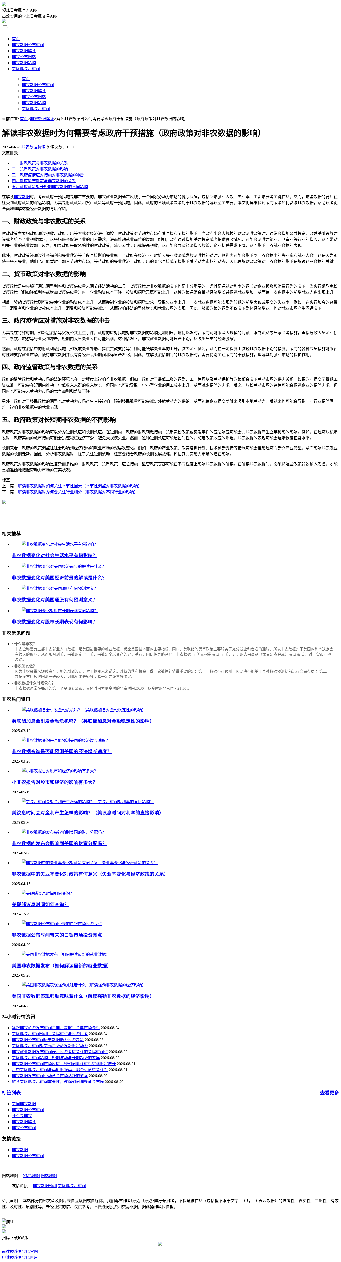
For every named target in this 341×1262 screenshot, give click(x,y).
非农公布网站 (24, 57)
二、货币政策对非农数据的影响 (40, 169)
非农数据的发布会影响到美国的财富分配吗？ (59, 843)
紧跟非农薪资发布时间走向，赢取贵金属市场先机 (56, 1028)
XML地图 (31, 1176)
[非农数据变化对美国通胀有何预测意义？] (60, 588)
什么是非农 (22, 1116)
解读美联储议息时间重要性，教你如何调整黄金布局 (58, 1082)
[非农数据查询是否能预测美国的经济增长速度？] (66, 740)
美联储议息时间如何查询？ (40, 904)
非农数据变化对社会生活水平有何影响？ (54, 555)
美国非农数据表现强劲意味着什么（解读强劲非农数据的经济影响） (83, 996)
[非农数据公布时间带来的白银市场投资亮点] (62, 924)
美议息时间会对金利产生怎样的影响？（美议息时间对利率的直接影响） (88, 812)
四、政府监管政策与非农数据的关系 (44, 181)
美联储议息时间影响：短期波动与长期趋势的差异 (56, 1058)
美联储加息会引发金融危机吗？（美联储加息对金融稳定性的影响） (83, 721)
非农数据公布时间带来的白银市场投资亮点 (57, 935)
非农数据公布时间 (28, 45)
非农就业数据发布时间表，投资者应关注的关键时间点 (60, 1052)
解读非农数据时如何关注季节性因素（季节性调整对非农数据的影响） (80, 486)
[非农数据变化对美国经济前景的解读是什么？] (64, 566)
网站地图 (49, 1176)
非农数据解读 (24, 51)
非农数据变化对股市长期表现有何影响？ (54, 621)
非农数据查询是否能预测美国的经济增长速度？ (62, 751)
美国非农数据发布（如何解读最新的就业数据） (62, 965)
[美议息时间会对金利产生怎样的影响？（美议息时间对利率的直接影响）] (88, 802)
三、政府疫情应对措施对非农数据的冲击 (48, 175)
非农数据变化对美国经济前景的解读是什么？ (59, 577)
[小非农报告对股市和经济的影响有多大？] (60, 771)
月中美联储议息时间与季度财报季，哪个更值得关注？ (60, 1070)
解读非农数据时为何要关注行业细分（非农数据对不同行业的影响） (78, 492)
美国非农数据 (24, 1104)
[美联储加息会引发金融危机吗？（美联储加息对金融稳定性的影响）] (84, 710)
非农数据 (22, 197)
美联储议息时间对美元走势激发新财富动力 (50, 1046)
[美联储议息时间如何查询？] (48, 893)
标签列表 (11, 1092)
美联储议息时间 (26, 69)
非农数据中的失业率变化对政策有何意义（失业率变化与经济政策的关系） (90, 874)
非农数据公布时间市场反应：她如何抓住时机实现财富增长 (64, 1064)
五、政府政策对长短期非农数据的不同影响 (50, 187)
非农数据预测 (45, 1186)
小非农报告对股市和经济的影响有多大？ (54, 782)
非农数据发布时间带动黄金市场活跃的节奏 (50, 1076)
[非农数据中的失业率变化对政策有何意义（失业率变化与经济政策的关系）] (90, 863)
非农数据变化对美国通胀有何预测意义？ (54, 599)
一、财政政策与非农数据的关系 (40, 163)
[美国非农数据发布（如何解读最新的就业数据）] (66, 954)
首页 (16, 39)
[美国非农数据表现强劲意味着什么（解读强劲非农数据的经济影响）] (84, 985)
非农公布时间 (24, 1128)
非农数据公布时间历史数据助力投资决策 (48, 1040)
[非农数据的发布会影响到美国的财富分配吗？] (64, 832)
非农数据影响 (24, 63)
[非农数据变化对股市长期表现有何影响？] (60, 611)
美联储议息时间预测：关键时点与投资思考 (50, 1034)
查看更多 (329, 1092)
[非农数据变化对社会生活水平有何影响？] (60, 544)
